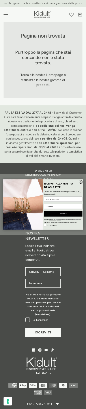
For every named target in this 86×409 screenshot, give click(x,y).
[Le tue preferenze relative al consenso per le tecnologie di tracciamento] (8, 401)
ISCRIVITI (63, 214)
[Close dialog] (80, 182)
